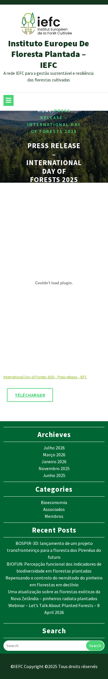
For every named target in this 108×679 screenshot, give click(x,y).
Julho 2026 (54, 448)
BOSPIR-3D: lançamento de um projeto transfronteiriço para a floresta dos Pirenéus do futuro (54, 550)
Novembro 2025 (54, 468)
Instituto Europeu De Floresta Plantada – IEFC (48, 54)
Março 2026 (54, 454)
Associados (54, 509)
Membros (54, 516)
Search (95, 645)
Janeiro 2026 (54, 461)
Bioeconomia (54, 502)
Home (45, 111)
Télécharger (30, 395)
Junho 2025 (54, 475)
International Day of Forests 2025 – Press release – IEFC (45, 377)
